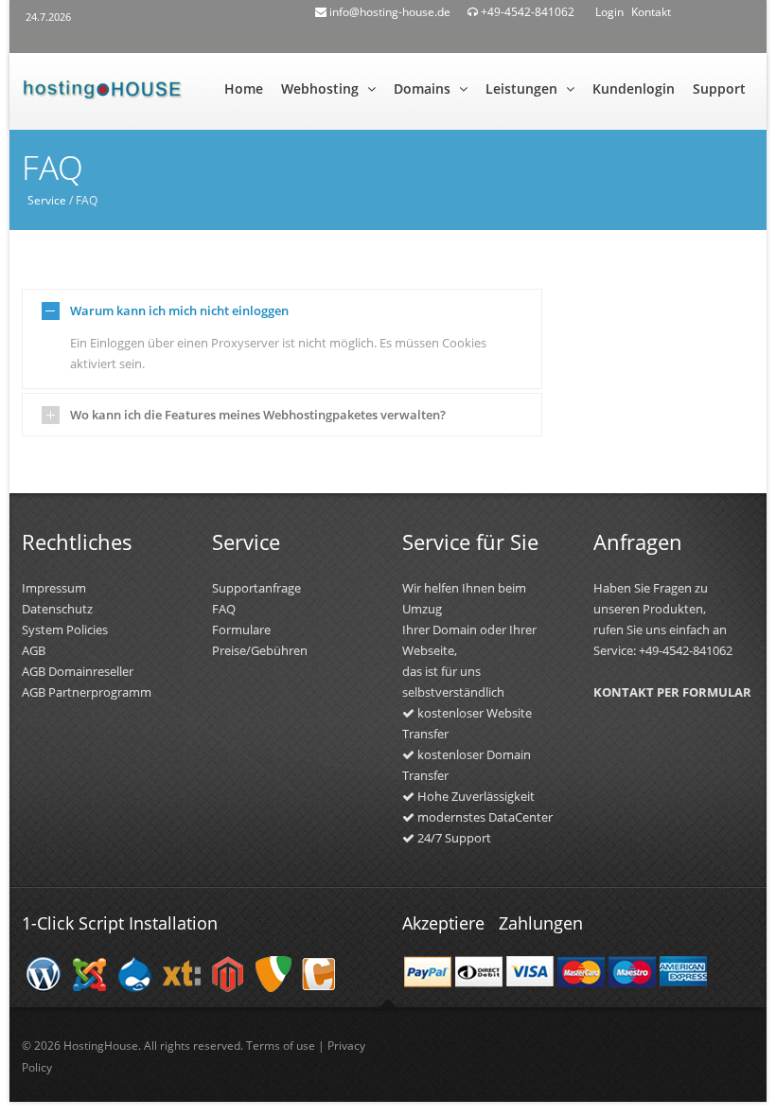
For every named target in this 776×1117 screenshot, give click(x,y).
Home (243, 89)
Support (719, 89)
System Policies (65, 629)
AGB (33, 650)
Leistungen (523, 89)
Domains (424, 89)
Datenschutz (57, 608)
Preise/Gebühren (260, 650)
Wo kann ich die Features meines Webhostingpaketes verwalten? (258, 414)
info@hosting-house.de (388, 12)
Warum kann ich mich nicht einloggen (179, 310)
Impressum (54, 587)
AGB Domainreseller (77, 671)
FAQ (224, 608)
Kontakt (651, 12)
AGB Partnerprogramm (86, 691)
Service (46, 200)
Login (609, 12)
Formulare (241, 629)
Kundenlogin (633, 89)
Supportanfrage (256, 587)
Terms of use (280, 1045)
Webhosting (321, 89)
